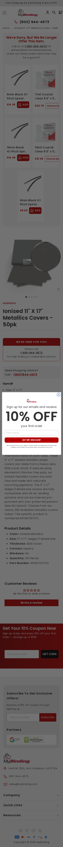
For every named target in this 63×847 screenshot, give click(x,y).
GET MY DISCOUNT (31, 440)
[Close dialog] (58, 394)
